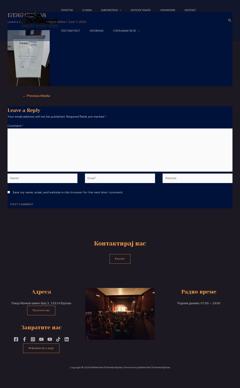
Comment (15, 126)
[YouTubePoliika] (41, 339)
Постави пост (70, 30)
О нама (87, 10)
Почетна (67, 10)
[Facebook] (16, 339)
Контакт (190, 10)
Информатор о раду (41, 348)
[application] (119, 10)
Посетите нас (41, 310)
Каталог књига (141, 10)
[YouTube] (49, 339)
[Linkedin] (66, 339)
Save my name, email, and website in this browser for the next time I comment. (68, 192)
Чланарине (167, 10)
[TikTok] (58, 339)
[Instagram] (33, 339)
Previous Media (36, 96)
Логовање (97, 30)
